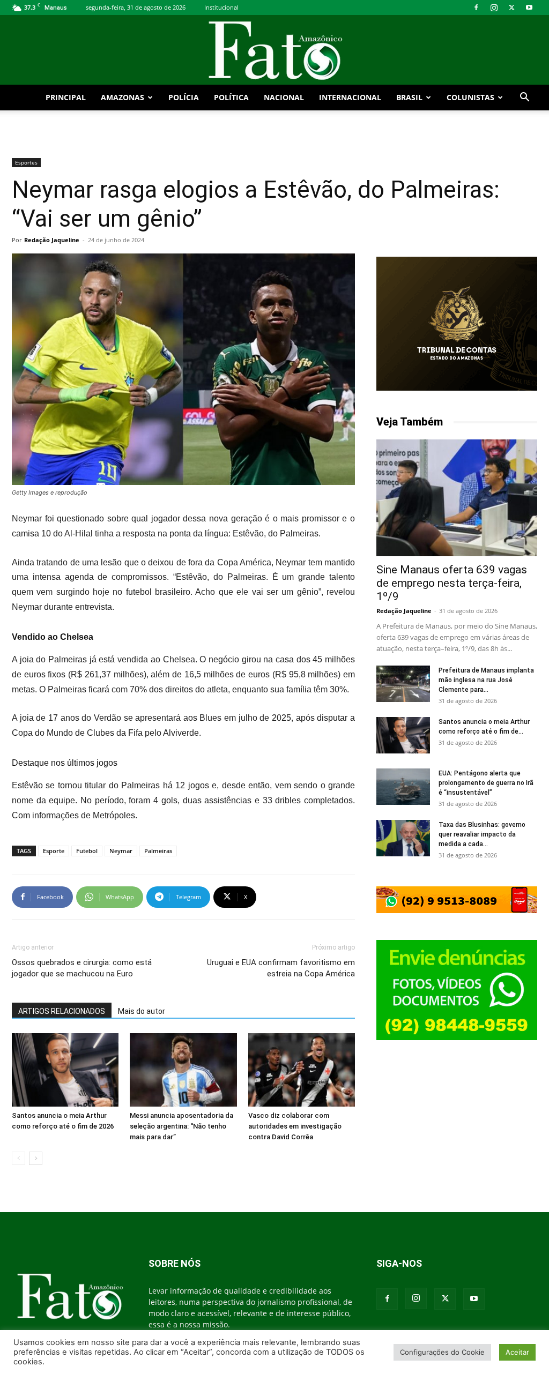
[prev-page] (18, 1158)
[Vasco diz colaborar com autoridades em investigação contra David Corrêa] (301, 1070)
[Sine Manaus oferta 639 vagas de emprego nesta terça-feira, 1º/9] (456, 497)
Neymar (120, 851)
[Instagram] (494, 7)
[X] (511, 7)
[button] (524, 98)
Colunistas (470, 97)
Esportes (26, 162)
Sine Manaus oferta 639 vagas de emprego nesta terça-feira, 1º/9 (451, 583)
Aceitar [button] (517, 1352)
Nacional (284, 97)
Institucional (221, 7)
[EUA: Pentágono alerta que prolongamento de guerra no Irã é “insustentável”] (403, 786)
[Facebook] (476, 7)
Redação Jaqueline (51, 240)
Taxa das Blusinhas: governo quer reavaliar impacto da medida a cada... (482, 834)
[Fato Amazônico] (274, 50)
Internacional (350, 97)
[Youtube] (529, 7)
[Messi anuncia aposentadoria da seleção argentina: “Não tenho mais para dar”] (183, 1070)
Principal (66, 97)
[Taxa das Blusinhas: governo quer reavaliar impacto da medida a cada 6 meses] (403, 838)
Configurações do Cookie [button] (442, 1352)
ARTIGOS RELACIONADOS (61, 1011)
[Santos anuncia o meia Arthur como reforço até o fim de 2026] (65, 1070)
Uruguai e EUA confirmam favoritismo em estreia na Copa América (281, 968)
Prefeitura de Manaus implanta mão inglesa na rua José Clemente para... (486, 680)
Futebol (87, 851)
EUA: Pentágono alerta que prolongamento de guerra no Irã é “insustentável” (486, 783)
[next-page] (35, 1158)
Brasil (409, 97)
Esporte (53, 851)
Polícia (183, 97)
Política (231, 97)
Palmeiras (158, 851)
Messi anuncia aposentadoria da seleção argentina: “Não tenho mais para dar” (181, 1126)
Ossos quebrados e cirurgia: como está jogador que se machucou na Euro (82, 968)
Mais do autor (141, 1011)
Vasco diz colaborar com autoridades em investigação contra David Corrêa (295, 1126)
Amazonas (122, 97)
